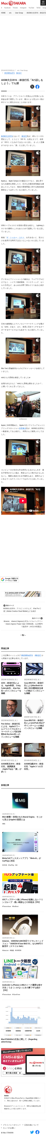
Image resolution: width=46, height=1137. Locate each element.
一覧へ (23, 635)
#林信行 (19, 73)
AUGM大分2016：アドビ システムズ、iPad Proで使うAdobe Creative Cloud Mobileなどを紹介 (22, 608)
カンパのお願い (9, 1128)
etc (10, 13)
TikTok (38, 8)
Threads (15, 8)
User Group (19, 13)
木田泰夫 (22, 428)
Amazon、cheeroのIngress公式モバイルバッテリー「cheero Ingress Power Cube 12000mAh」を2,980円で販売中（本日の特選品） (23, 622)
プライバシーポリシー (12, 1125)
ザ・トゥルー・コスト (15, 237)
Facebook (7, 8)
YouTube (31, 8)
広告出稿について (31, 1125)
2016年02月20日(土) (8, 70)
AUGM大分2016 (7, 136)
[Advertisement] (23, 40)
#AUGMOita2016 (9, 73)
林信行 (24, 136)
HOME (3, 13)
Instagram (23, 8)
